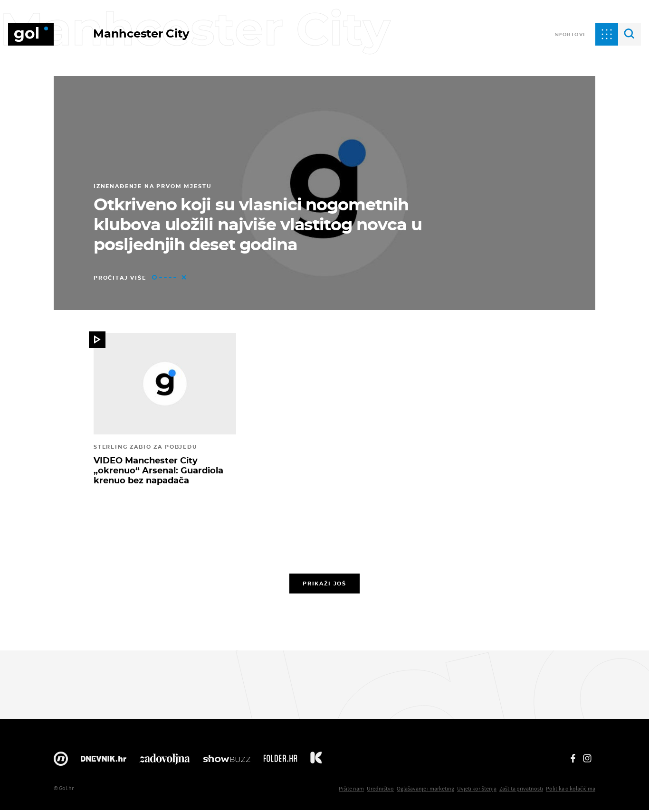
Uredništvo (380, 788)
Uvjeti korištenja (476, 788)
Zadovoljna (164, 761)
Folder (280, 761)
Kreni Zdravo (316, 761)
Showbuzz (226, 761)
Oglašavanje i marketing (425, 788)
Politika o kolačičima (570, 788)
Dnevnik (103, 761)
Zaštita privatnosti (521, 788)
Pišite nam (351, 788)
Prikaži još (324, 583)
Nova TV (61, 761)
